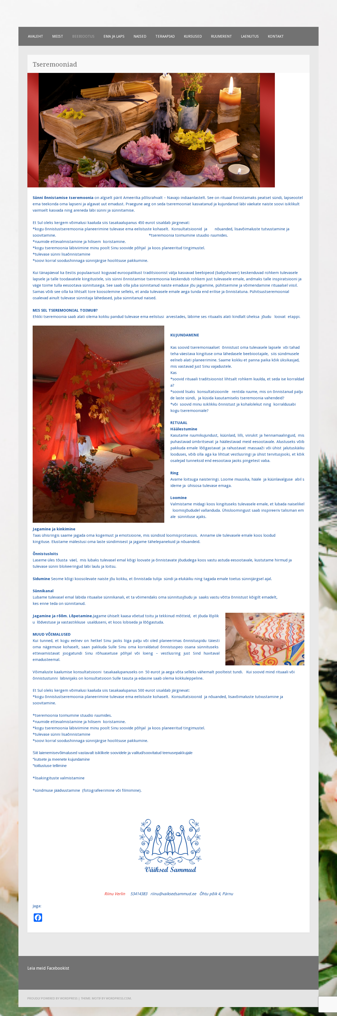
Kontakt (276, 36)
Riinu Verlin (114, 894)
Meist (57, 36)
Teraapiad (165, 36)
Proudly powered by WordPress (52, 998)
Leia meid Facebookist (48, 968)
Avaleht (35, 36)
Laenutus (250, 36)
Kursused (193, 36)
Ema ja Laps (114, 36)
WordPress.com (118, 998)
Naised (139, 36)
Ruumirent (221, 36)
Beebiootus (83, 36)
